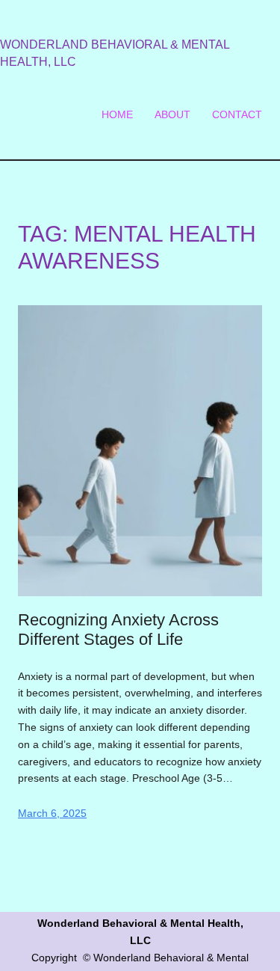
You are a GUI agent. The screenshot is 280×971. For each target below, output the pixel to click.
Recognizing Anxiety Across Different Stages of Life (118, 630)
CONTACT (237, 114)
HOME (117, 114)
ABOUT (172, 114)
